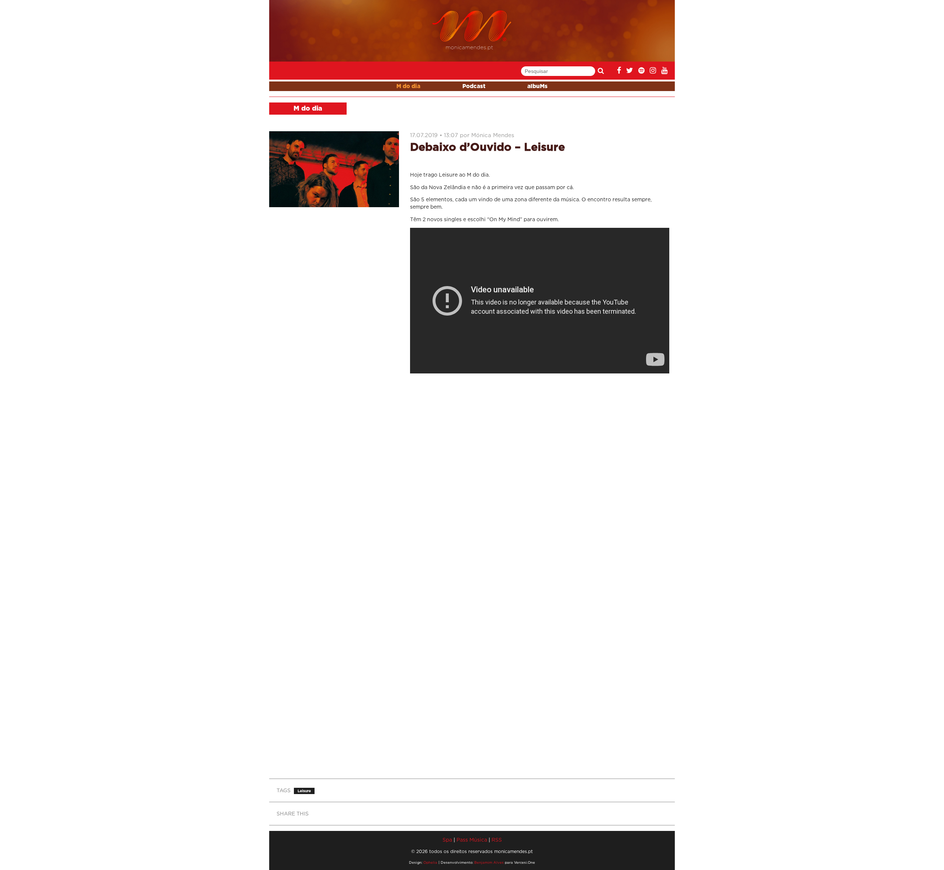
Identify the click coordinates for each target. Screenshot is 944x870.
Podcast (473, 86)
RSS (497, 839)
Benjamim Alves (489, 862)
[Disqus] (539, 476)
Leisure (304, 791)
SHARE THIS (293, 813)
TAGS (284, 790)
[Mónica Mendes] (472, 30)
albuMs (537, 86)
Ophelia (430, 862)
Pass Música (472, 839)
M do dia (408, 86)
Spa (447, 839)
